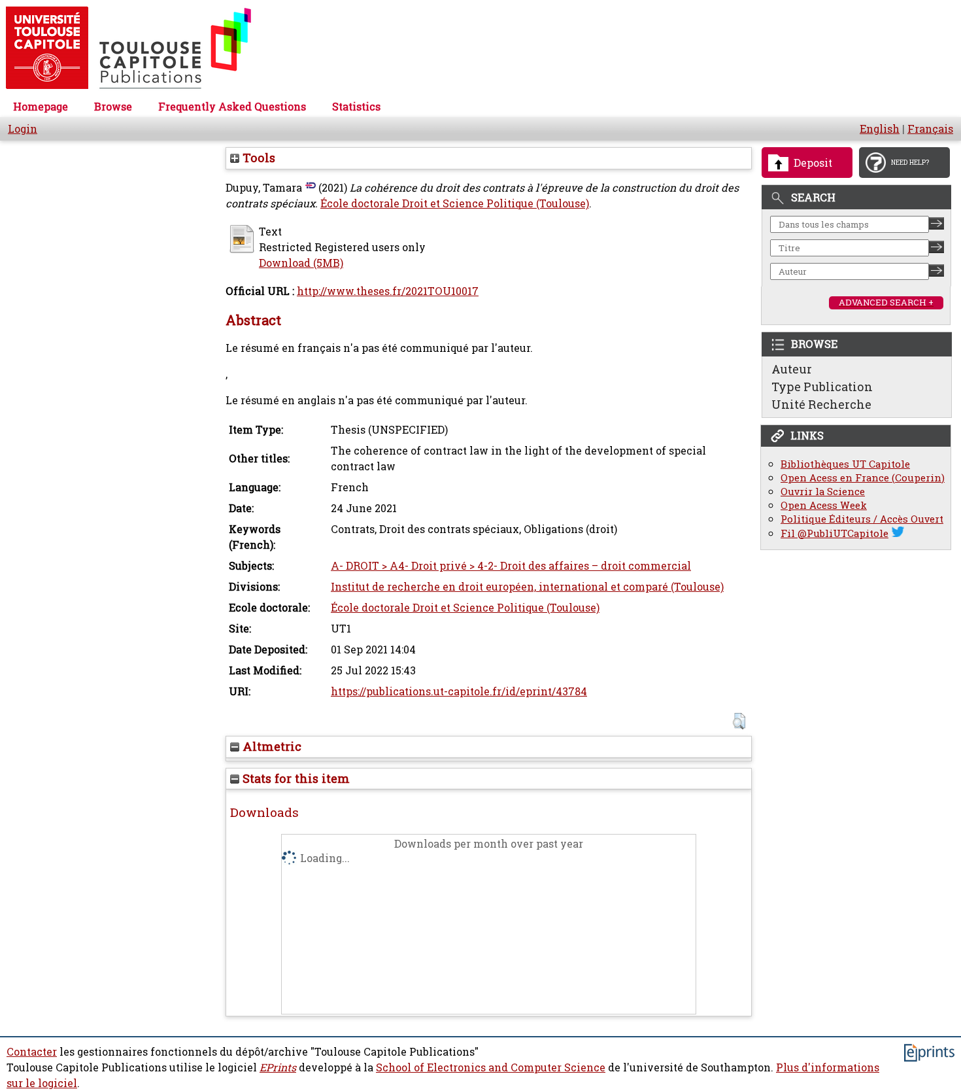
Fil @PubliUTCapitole (834, 533)
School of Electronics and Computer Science (490, 1067)
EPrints (278, 1067)
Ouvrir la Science (823, 491)
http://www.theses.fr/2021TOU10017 (388, 291)
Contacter (32, 1052)
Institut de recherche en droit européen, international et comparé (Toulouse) (527, 587)
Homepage (40, 106)
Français (930, 129)
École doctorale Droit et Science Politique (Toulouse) (454, 203)
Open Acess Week (824, 505)
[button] (739, 721)
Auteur (791, 369)
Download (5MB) (301, 263)
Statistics (356, 106)
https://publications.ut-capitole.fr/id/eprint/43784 (459, 691)
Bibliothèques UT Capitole (845, 464)
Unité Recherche (821, 404)
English (880, 129)
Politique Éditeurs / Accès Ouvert (862, 519)
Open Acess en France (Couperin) (863, 478)
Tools (257, 157)
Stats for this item (294, 778)
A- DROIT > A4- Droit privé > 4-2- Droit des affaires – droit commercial (511, 566)
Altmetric (270, 746)
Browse (113, 106)
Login (22, 129)
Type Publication (822, 386)
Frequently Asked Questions (232, 106)
